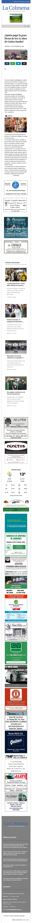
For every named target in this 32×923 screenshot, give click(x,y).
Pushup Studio (25, 920)
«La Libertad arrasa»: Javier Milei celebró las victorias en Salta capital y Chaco (16, 285)
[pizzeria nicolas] (16, 587)
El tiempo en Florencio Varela (16, 495)
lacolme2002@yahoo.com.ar (14, 909)
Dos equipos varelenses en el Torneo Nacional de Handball (16, 394)
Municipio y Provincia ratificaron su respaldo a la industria (15, 358)
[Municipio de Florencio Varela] (16, 523)
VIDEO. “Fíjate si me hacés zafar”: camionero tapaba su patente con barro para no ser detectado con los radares (15, 853)
